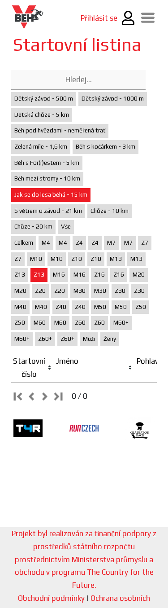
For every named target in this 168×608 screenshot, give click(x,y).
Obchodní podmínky (51, 598)
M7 (111, 242)
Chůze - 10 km (109, 210)
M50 (100, 307)
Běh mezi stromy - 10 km (47, 178)
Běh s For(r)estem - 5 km (46, 162)
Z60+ (45, 338)
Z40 (61, 307)
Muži (89, 338)
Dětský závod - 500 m (43, 98)
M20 (139, 274)
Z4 (79, 242)
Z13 (19, 274)
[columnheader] (32, 368)
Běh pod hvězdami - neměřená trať (59, 130)
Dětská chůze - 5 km (41, 114)
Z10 (76, 259)
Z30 (120, 290)
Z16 (99, 274)
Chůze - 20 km (33, 226)
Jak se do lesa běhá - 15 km (50, 194)
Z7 (144, 242)
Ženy (109, 338)
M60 (40, 322)
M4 (46, 242)
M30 (79, 290)
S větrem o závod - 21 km (48, 210)
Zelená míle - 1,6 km (40, 146)
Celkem (23, 242)
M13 (116, 259)
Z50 (140, 307)
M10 (36, 259)
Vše (66, 226)
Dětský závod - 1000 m (113, 98)
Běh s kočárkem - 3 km (105, 146)
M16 (59, 274)
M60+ (121, 322)
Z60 (80, 322)
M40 (20, 307)
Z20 (40, 290)
